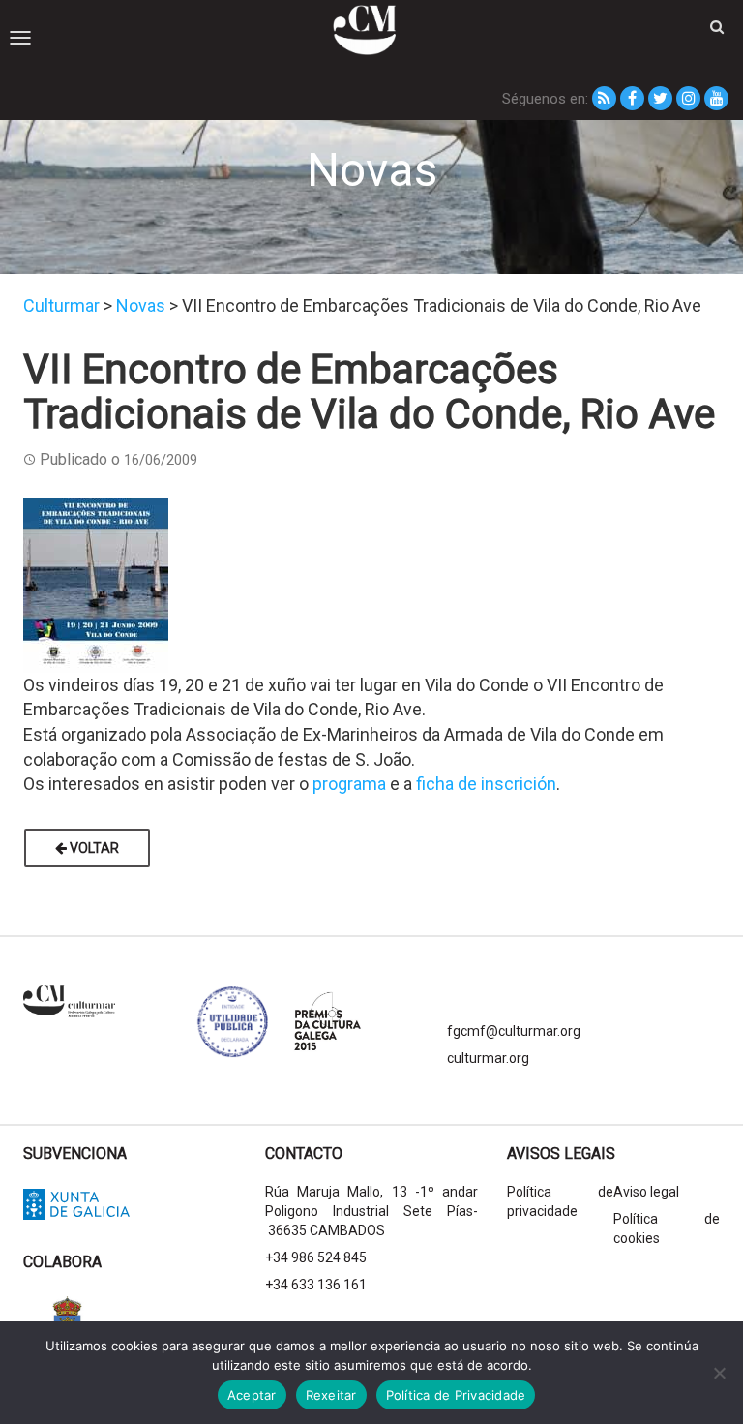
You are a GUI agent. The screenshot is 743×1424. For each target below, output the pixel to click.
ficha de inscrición (486, 783)
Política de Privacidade (456, 1395)
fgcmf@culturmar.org (513, 1031)
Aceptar (252, 1395)
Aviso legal (646, 1191)
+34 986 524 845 (316, 1257)
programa (349, 783)
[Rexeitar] (718, 1372)
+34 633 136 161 (316, 1284)
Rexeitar (331, 1395)
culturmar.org (488, 1058)
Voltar (93, 848)
